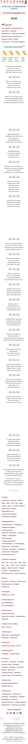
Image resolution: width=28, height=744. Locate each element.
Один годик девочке (20, 573)
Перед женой (13, 637)
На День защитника (7, 584)
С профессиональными (8, 554)
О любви (15, 505)
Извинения (13, 31)
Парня (9, 568)
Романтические (6, 500)
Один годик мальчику (7, 573)
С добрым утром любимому (9, 514)
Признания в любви (7, 39)
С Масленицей (12, 535)
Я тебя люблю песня (23, 59)
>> (18, 490)
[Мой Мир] (16, 18)
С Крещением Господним (8, 527)
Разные (17, 565)
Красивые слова (17, 36)
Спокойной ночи (6, 33)
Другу (21, 503)
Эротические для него (7, 511)
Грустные (13, 508)
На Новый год (5, 586)
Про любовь (5, 661)
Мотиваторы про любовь (19, 704)
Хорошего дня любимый (8, 616)
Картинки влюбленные (8, 702)
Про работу (16, 664)
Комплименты (5, 31)
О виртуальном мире (7, 672)
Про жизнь (12, 667)
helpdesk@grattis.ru (10, 729)
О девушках (13, 661)
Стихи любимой (6, 28)
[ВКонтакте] (12, 18)
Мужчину (14, 568)
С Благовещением (6, 538)
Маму (3, 562)
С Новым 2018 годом (7, 524)
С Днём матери (15, 546)
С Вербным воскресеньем (9, 541)
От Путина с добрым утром (4, 59)
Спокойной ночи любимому (9, 516)
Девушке (9, 627)
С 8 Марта (4, 535)
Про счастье (20, 667)
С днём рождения (6, 694)
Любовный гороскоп (7, 686)
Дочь (15, 562)
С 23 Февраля (21, 532)
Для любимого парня (7, 602)
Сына (11, 562)
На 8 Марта (16, 584)
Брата (7, 565)
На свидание (5, 653)
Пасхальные (14, 699)
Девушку (4, 568)
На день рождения (15, 653)
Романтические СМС (17, 28)
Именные (23, 565)
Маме (16, 503)
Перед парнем (5, 635)
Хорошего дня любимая (18, 33)
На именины (5, 581)
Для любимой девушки (8, 605)
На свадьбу (13, 549)
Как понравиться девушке (18, 41)
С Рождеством (18, 524)
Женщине (13, 500)
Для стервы (11, 669)
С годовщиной (21, 549)
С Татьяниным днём (7, 530)
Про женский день (17, 675)
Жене (12, 503)
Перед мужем (5, 637)
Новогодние (5, 619)
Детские (9, 505)
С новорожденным (14, 570)
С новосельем (5, 551)
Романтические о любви (8, 645)
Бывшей (16, 39)
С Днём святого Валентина (9, 532)
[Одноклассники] (14, 18)
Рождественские (21, 581)
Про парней (20, 661)
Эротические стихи (7, 36)
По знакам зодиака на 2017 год (10, 683)
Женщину (21, 568)
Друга (20, 562)
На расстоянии (5, 41)
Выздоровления (20, 616)
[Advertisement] (14, 116)
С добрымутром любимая (10, 59)
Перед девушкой (15, 635)
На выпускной (14, 551)
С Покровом (5, 549)
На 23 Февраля (13, 696)
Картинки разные (6, 704)
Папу (7, 562)
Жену (3, 565)
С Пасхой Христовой (7, 543)
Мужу (8, 503)
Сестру (12, 565)
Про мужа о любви (7, 664)
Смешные (4, 669)
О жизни (4, 505)
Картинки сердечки (20, 702)
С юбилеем (5, 570)
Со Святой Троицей (19, 543)
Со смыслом (5, 667)
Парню (3, 503)
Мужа (24, 562)
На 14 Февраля (5, 699)
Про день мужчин (6, 675)
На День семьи (5, 546)
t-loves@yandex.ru (20, 732)
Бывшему (22, 505)
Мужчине (20, 500)
